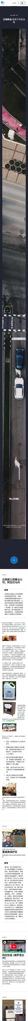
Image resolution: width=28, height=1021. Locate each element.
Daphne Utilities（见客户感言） (17, 628)
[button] (14, 3)
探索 (14, 560)
